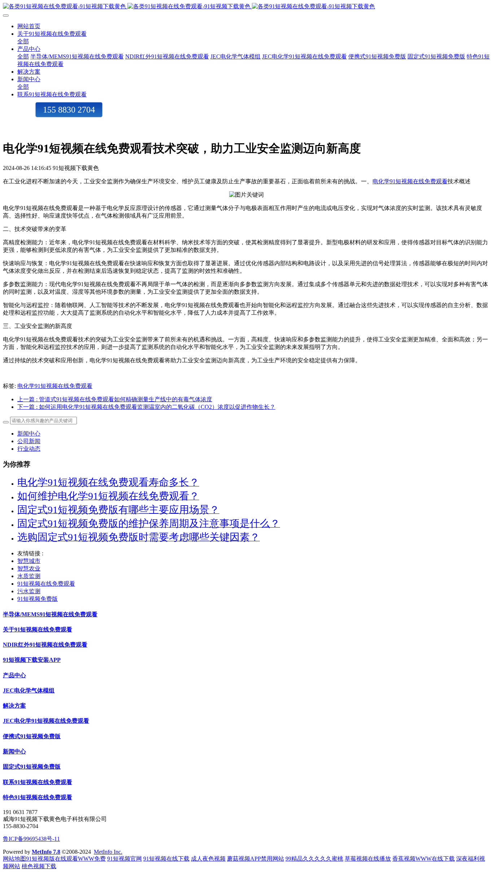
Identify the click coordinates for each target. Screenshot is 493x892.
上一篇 (114, 399)
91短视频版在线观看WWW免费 (66, 859)
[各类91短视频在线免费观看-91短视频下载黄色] (246, 6)
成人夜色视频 (208, 859)
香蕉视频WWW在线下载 (423, 859)
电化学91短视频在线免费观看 (410, 181)
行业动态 (28, 449)
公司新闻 (28, 441)
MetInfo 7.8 (46, 852)
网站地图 (14, 859)
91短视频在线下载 (166, 859)
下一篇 (146, 407)
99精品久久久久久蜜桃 (314, 859)
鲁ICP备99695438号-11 (31, 839)
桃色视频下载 (39, 866)
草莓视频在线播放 (368, 859)
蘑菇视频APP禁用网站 (255, 859)
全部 (23, 41)
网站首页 (28, 26)
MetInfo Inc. (108, 852)
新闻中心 (28, 433)
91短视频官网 (124, 859)
